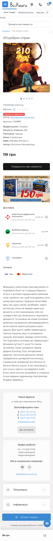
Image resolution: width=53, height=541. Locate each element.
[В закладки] (45, 535)
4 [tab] (29, 98)
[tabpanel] (26, 68)
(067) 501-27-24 (28, 412)
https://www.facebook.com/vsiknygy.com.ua (22, 467)
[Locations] (31, 4)
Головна (6, 31)
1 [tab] (21, 98)
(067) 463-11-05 (27, 418)
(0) (14, 109)
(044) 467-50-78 (28, 415)
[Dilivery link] (46, 217)
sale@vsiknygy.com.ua (26, 474)
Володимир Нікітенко (22, 117)
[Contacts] (40, 4)
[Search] (5, 24)
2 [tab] (24, 98)
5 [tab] (32, 98)
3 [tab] (26, 98)
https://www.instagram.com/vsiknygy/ (29, 467)
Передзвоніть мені (26, 422)
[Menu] (5, 4)
